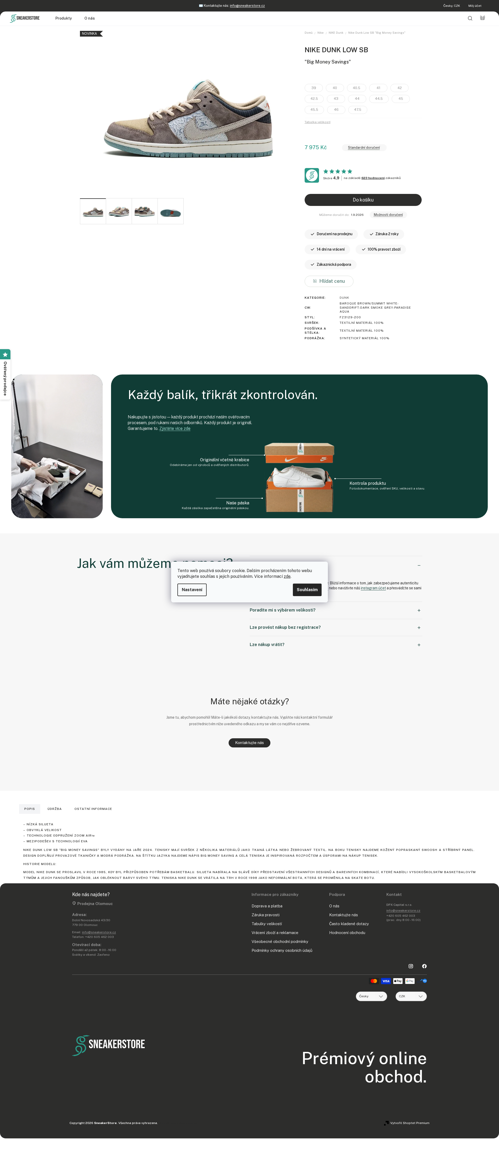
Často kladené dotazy (349, 923)
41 (378, 88)
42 (399, 88)
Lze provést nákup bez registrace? (285, 627)
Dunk (344, 297)
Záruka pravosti (266, 915)
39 (313, 88)
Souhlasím (307, 589)
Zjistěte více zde (174, 428)
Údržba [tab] (55, 809)
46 (336, 110)
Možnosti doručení (388, 215)
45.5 (314, 110)
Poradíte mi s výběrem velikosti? (283, 610)
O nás (334, 906)
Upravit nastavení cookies (178, 1123)
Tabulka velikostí (317, 122)
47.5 (357, 110)
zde (287, 576)
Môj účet (474, 6)
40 (335, 88)
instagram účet (373, 588)
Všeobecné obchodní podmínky (280, 941)
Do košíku (363, 200)
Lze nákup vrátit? (267, 644)
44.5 (379, 99)
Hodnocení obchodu (347, 932)
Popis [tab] (29, 809)
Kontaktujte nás (249, 742)
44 (357, 99)
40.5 (356, 88)
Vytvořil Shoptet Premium (410, 1123)
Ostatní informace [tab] (93, 809)
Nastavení (192, 589)
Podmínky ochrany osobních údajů (282, 950)
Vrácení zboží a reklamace (275, 932)
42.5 (314, 99)
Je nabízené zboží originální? (278, 564)
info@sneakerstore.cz (247, 6)
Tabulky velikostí (267, 923)
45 (400, 99)
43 (336, 99)
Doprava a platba (267, 906)
